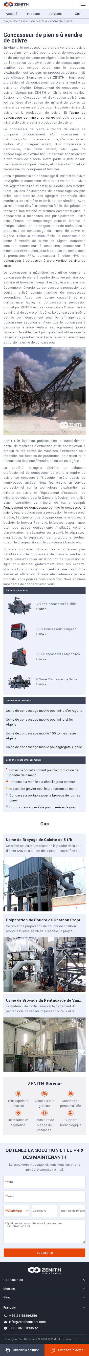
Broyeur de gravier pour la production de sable (41, 788)
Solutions (55, 14)
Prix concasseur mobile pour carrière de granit (42, 807)
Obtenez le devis (70, 1350)
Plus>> (41, 609)
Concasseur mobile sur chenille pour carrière (40, 781)
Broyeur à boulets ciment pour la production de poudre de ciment (42, 772)
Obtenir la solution (26, 1350)
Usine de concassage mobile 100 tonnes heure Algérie (41, 736)
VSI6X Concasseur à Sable (56, 604)
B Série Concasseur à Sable (56, 679)
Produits (33, 14)
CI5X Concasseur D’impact (56, 629)
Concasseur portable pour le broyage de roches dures (43, 797)
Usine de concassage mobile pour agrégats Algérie (44, 747)
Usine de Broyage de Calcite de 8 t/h (39, 840)
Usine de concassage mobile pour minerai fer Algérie (39, 722)
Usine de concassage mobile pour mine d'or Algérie (44, 710)
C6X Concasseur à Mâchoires (58, 654)
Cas (78, 14)
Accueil (11, 14)
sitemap (78, 1339)
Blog (6, 21)
